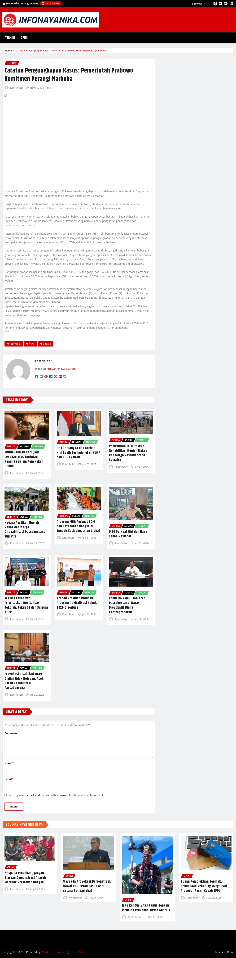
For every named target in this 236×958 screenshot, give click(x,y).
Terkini (10, 37)
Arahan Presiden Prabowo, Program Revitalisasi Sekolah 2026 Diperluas (78, 603)
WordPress (48, 952)
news (32, 343)
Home (8, 50)
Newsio (61, 952)
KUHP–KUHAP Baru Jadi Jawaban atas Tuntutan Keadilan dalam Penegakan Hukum (24, 459)
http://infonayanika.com (61, 368)
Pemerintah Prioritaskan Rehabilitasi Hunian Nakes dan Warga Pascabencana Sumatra (128, 453)
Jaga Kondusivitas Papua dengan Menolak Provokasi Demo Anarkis (146, 908)
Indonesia (15, 343)
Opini (24, 37)
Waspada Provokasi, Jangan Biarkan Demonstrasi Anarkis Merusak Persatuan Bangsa (25, 877)
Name (9, 763)
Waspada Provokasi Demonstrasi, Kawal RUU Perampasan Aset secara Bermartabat (87, 886)
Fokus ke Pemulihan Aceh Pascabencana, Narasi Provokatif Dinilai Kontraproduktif (127, 605)
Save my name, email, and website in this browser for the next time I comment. (56, 795)
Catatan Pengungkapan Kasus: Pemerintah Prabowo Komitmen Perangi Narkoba (62, 50)
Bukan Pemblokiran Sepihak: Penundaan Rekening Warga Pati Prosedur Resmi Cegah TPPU (204, 886)
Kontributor (16, 87)
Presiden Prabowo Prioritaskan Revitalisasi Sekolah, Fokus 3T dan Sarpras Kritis (26, 605)
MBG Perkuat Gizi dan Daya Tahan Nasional (128, 534)
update (47, 343)
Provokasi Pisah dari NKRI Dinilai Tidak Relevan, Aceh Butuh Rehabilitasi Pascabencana (24, 681)
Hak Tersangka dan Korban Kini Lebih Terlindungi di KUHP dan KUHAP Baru (78, 452)
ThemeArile (77, 952)
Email (8, 779)
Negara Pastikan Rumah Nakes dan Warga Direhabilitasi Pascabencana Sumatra (24, 529)
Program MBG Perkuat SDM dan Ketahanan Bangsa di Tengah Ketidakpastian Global (78, 526)
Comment (10, 733)
